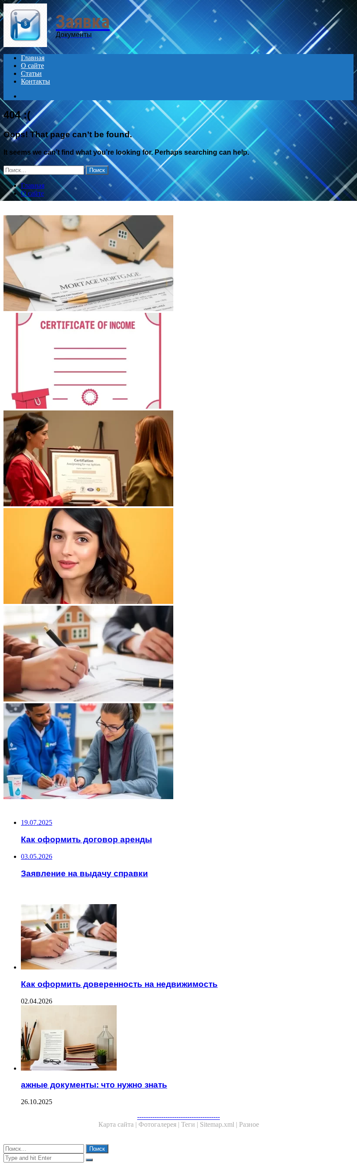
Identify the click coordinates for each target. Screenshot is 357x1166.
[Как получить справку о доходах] (178, 361)
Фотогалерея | (159, 1124)
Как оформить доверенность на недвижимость (119, 984)
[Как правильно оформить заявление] (178, 557)
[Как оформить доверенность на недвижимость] (178, 654)
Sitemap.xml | (219, 1124)
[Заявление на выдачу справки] (178, 459)
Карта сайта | (118, 1124)
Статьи (31, 73)
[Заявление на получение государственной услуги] (178, 752)
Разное (249, 1124)
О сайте (32, 65)
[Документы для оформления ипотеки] (178, 264)
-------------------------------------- (178, 1116)
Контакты (35, 81)
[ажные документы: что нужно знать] (187, 1038)
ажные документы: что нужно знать (94, 1084)
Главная (32, 57)
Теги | (190, 1124)
